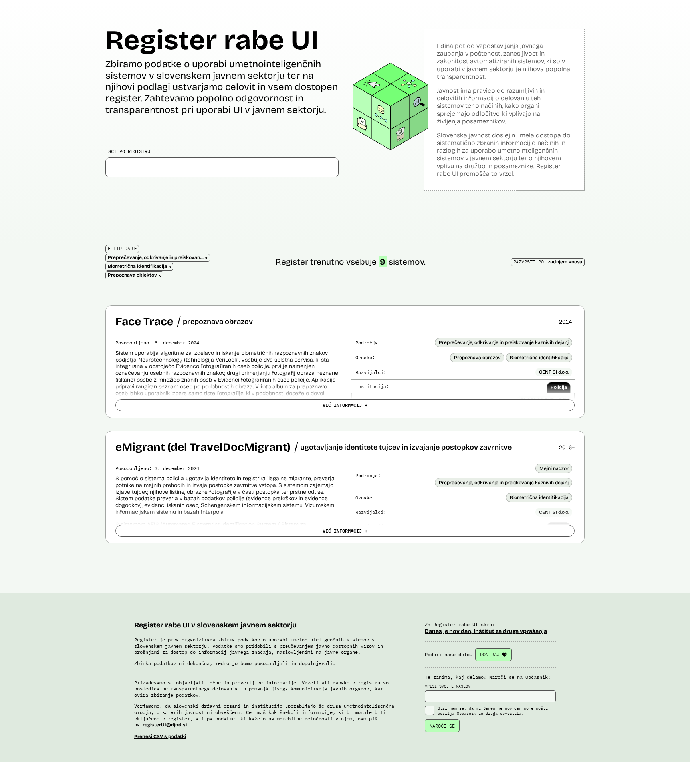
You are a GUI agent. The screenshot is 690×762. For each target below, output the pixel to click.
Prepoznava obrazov (477, 357)
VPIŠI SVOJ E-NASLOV (447, 686)
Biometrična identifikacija (539, 357)
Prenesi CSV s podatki (160, 736)
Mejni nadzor (554, 468)
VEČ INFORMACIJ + (345, 405)
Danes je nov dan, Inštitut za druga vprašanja (486, 631)
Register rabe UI (212, 40)
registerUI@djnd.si (165, 725)
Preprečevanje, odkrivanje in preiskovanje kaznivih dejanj (504, 342)
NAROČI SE (442, 726)
